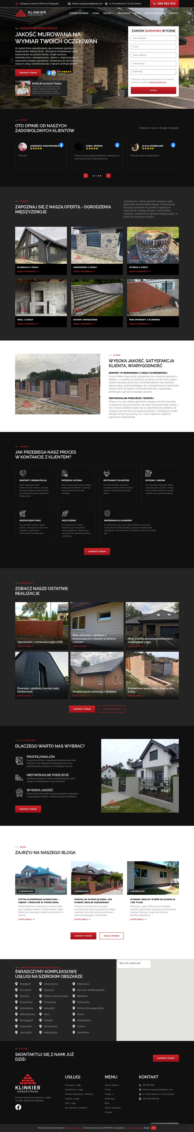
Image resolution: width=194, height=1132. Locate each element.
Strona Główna (78, 13)
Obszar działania (155, 13)
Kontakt (174, 13)
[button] (86, 175)
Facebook (173, 128)
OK (153, 1128)
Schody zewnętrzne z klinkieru (79, 1094)
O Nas (96, 13)
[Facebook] (18, 1107)
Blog (137, 13)
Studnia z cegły (72, 1099)
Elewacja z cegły (73, 1085)
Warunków (139, 1128)
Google (163, 128)
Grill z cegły (70, 1103)
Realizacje (124, 13)
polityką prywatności (157, 82)
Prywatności (129, 1128)
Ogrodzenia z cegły (74, 1089)
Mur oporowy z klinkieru (76, 1108)
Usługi (107, 13)
